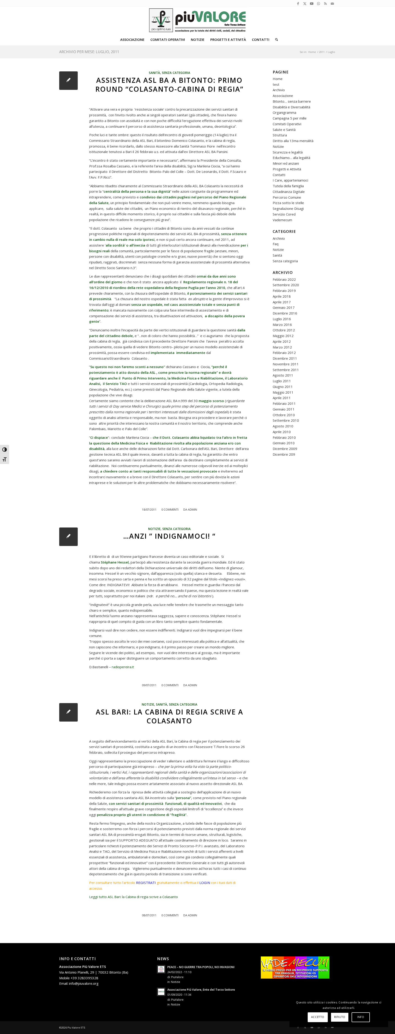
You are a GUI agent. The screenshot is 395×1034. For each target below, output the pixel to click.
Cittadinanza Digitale (289, 191)
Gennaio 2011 (284, 409)
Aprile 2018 (282, 296)
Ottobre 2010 (284, 415)
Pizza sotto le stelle (288, 202)
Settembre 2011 (286, 369)
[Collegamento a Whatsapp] (318, 3)
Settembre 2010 (286, 420)
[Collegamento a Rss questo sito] (325, 3)
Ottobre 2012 (284, 330)
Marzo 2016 (282, 324)
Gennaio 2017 (284, 307)
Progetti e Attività (287, 169)
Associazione (283, 95)
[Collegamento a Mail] (332, 3)
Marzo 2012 (282, 347)
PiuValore (177, 977)
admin (192, 510)
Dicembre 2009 (285, 448)
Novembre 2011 (286, 364)
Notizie (154, 529)
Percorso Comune (287, 197)
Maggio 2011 (283, 392)
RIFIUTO (339, 1017)
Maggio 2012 (283, 335)
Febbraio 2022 (284, 279)
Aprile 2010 (282, 431)
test (276, 84)
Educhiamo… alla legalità (291, 157)
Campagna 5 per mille (290, 118)
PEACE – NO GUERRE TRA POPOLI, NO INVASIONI (201, 967)
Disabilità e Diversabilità (291, 107)
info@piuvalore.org (84, 983)
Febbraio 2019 (284, 290)
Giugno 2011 (283, 386)
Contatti (279, 174)
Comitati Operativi (287, 124)
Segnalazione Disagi (288, 208)
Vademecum (282, 220)
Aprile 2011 (282, 397)
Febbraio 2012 (284, 352)
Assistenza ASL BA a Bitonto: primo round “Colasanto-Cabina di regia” (169, 84)
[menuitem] (132, 39)
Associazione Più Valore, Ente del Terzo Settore (201, 989)
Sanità (154, 73)
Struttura (280, 135)
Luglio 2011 (282, 381)
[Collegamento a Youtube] (311, 3)
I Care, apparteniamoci (290, 180)
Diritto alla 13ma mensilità (293, 140)
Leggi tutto (133, 896)
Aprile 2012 (282, 341)
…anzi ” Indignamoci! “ (169, 536)
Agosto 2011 (283, 375)
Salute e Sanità (284, 129)
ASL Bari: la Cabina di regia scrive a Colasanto (169, 716)
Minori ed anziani (286, 163)
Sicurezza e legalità (288, 152)
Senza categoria (176, 73)
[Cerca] (275, 39)
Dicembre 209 (284, 454)
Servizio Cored (284, 214)
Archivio (279, 90)
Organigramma (284, 112)
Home (278, 78)
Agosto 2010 (283, 426)
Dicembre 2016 (285, 313)
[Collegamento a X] (305, 3)
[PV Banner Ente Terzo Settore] (197, 20)
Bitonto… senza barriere (292, 101)
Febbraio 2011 (284, 403)
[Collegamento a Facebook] (298, 3)
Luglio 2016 (282, 319)
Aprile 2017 (282, 302)
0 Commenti (170, 510)
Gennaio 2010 (284, 443)
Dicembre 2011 (285, 358)
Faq (275, 244)
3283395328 (88, 978)
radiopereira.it (123, 667)
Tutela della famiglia (288, 186)
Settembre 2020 (286, 285)
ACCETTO (317, 1017)
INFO (360, 1017)
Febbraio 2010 (284, 437)
